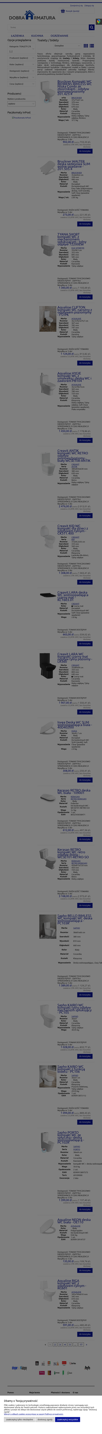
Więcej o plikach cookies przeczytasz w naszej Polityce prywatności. (33, 1414)
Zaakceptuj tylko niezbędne (19, 1419)
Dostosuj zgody (45, 1419)
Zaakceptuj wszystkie (67, 1419)
